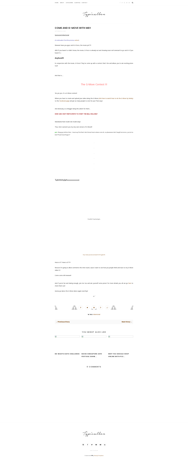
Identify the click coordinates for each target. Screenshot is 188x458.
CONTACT (84, 2)
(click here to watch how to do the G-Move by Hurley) (116, 98)
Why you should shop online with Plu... (118, 355)
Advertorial (96, 314)
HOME (56, 2)
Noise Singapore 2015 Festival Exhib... (92, 355)
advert (77, 40)
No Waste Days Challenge (67, 354)
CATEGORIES (69, 2)
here (129, 283)
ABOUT (62, 2)
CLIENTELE (77, 2)
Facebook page (64, 101)
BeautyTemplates (98, 455)
